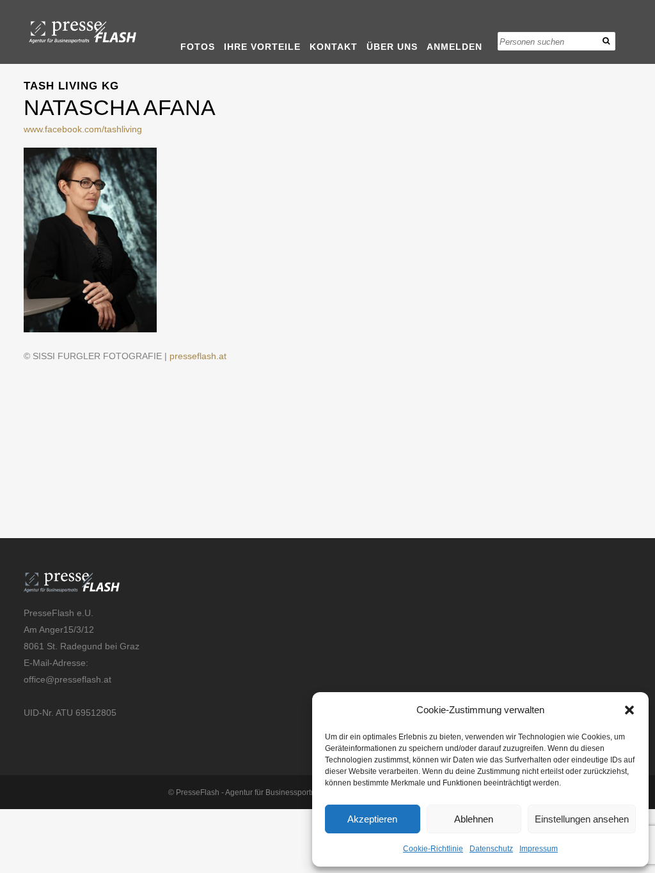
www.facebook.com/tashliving (83, 129)
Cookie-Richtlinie (433, 848)
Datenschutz (491, 848)
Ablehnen (473, 819)
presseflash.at (198, 356)
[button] (629, 710)
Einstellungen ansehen (582, 819)
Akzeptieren (372, 819)
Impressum (538, 848)
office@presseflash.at (67, 679)
